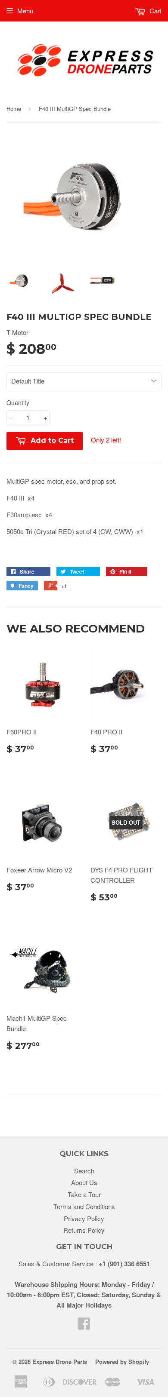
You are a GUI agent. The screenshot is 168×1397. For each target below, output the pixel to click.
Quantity (17, 402)
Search (84, 1170)
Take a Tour (84, 1194)
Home (13, 108)
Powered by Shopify (122, 1361)
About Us (84, 1182)
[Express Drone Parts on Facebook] (84, 1326)
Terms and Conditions (84, 1206)
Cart (155, 10)
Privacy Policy (84, 1218)
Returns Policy (84, 1229)
